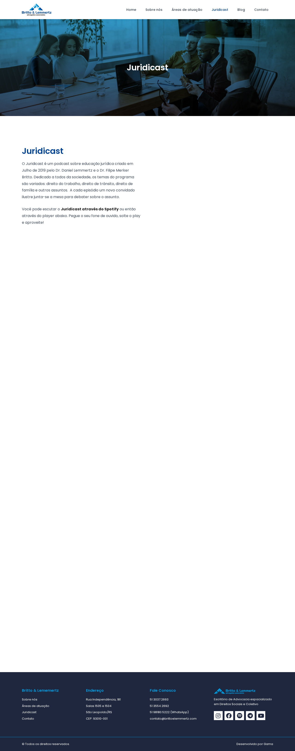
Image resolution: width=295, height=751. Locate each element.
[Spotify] (239, 715)
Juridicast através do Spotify (90, 209)
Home (131, 9)
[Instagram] (218, 715)
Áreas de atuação (187, 9)
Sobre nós (153, 9)
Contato (261, 9)
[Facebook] (228, 715)
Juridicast (220, 9)
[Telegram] (250, 715)
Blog (241, 9)
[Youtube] (261, 715)
